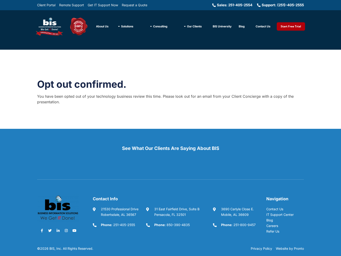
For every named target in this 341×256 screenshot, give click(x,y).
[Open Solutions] (119, 26)
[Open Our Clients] (184, 26)
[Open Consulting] (151, 26)
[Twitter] (49, 230)
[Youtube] (74, 230)
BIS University (222, 26)
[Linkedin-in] (58, 230)
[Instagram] (66, 230)
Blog (242, 26)
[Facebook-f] (41, 230)
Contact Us (263, 26)
